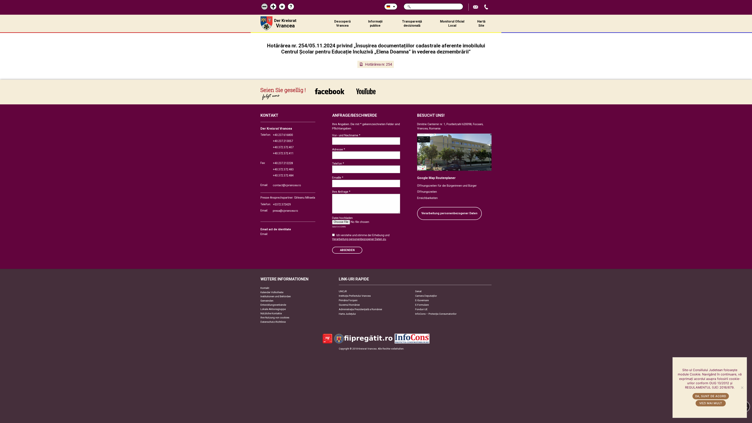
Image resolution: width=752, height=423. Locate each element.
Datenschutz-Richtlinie (273, 321)
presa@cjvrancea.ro (285, 210)
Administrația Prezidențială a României (360, 309)
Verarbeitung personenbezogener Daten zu (359, 239)
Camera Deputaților (426, 295)
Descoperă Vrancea (342, 23)
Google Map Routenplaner (436, 178)
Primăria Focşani (348, 300)
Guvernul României (349, 304)
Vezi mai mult (710, 403)
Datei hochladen (342, 218)
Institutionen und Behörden (275, 296)
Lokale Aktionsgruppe (273, 309)
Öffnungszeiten (427, 191)
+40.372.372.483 (283, 169)
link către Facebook (329, 93)
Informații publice (375, 23)
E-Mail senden (476, 7)
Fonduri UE (421, 309)
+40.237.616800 (283, 135)
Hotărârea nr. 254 (378, 64)
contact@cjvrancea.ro (287, 185)
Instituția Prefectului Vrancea (355, 295)
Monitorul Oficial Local (452, 23)
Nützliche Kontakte (271, 313)
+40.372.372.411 (283, 153)
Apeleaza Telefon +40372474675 (487, 7)
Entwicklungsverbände (273, 304)
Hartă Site (481, 23)
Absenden (347, 250)
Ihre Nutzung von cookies (274, 317)
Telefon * (338, 163)
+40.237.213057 (283, 141)
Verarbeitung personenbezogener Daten (449, 213)
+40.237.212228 (283, 163)
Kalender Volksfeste (271, 292)
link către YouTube (366, 93)
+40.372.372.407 (283, 147)
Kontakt (264, 288)
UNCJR (343, 291)
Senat (418, 291)
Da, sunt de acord (710, 396)
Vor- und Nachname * (346, 135)
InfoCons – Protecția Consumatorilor (435, 313)
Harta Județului (347, 313)
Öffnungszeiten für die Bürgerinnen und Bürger (447, 185)
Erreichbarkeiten (427, 198)
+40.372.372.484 (283, 175)
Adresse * (338, 149)
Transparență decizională (412, 23)
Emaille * (337, 177)
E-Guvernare (422, 300)
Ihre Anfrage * (341, 191)
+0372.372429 (282, 204)
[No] (742, 388)
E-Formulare (422, 304)
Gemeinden (266, 300)
